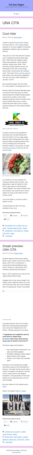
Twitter (26, 231)
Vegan (25, 228)
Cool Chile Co (18, 231)
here (4, 73)
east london (18, 437)
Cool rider (9, 33)
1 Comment (9, 236)
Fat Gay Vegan (16, 4)
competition (9, 231)
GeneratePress (16, 452)
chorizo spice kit (24, 73)
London (25, 437)
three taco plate (10, 148)
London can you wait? (12, 432)
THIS (13, 191)
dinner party (9, 437)
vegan (12, 233)
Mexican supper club (10, 439)
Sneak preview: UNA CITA (13, 247)
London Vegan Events (14, 228)
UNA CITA (6, 233)
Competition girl (10, 225)
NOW (4, 386)
